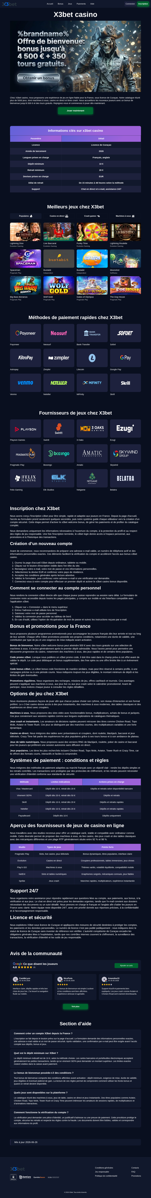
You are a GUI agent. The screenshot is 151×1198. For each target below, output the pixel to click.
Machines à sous (123, 216)
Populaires (24, 216)
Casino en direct (57, 216)
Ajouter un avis (126, 966)
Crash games (90, 216)
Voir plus (75, 1006)
